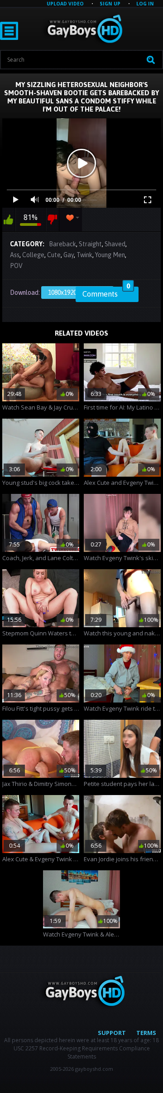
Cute (54, 255)
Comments (106, 292)
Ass (14, 255)
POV (16, 265)
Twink (84, 255)
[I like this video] (8, 219)
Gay (68, 255)
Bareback (62, 244)
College (33, 255)
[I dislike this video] (52, 219)
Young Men (110, 255)
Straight (90, 244)
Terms (146, 1033)
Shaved (115, 244)
